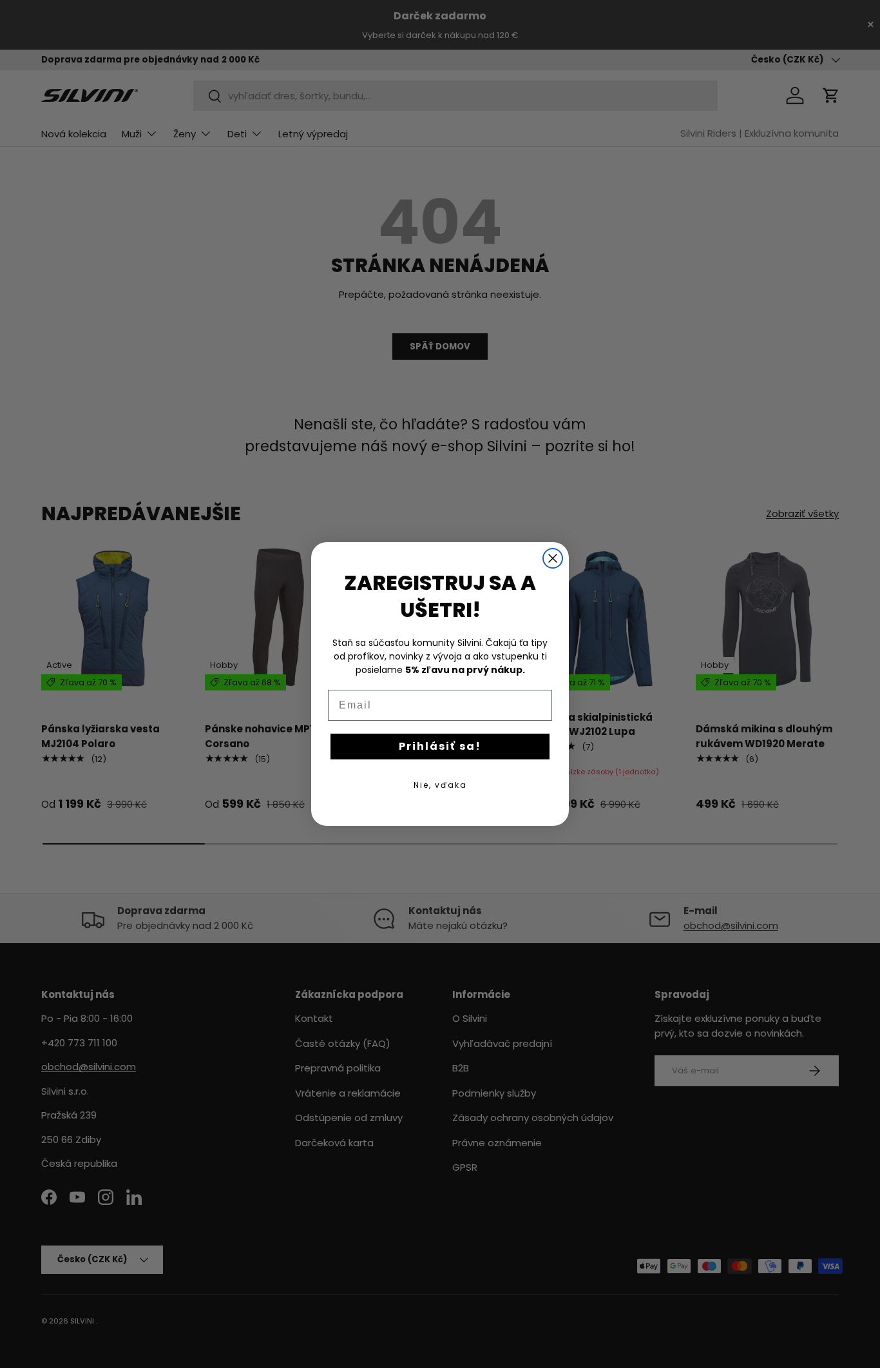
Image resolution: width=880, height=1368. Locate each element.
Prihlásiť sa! (440, 746)
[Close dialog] (552, 558)
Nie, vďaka (440, 784)
